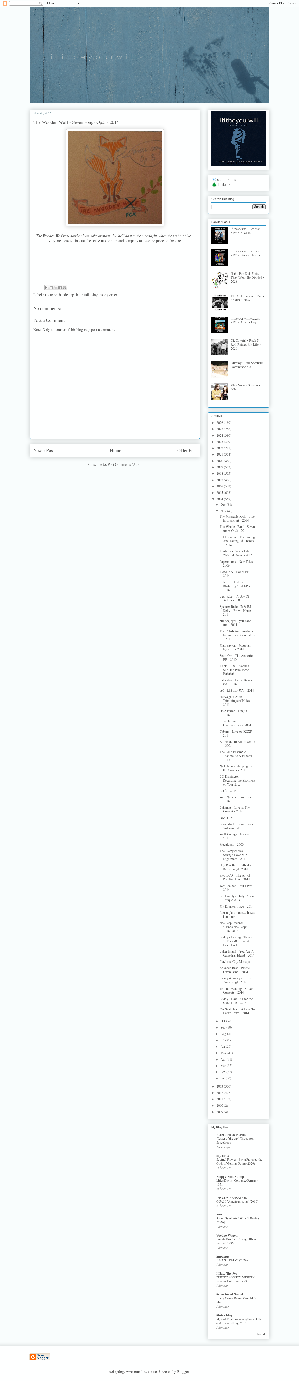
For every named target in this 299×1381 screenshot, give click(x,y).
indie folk (83, 294)
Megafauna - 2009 (232, 844)
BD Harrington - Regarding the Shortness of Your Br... (237, 780)
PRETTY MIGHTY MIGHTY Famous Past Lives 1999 (235, 1279)
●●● (219, 1214)
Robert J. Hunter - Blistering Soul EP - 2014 (235, 586)
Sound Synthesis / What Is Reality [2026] (238, 1220)
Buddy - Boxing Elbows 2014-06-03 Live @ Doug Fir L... (236, 941)
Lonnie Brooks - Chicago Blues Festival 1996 (236, 1241)
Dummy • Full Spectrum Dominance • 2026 (247, 365)
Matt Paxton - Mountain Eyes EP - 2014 (235, 647)
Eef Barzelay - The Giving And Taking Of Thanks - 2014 (237, 541)
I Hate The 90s (226, 1273)
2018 (220, 473)
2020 (220, 461)
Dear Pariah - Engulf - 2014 (234, 713)
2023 (220, 441)
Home (115, 450)
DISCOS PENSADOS (231, 1197)
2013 (220, 1086)
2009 (220, 1112)
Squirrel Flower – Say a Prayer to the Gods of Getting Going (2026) (239, 1161)
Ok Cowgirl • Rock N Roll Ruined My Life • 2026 (246, 344)
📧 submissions (223, 179)
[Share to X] (55, 287)
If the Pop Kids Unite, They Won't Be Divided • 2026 (247, 277)
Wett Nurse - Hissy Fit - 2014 (235, 799)
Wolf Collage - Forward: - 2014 (237, 836)
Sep (223, 1027)
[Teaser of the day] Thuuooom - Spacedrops (236, 1140)
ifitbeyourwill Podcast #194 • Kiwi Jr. (245, 230)
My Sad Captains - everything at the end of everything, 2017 (239, 1321)
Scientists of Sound (229, 1294)
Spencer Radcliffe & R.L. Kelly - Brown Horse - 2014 (236, 610)
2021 (220, 454)
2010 (220, 1105)
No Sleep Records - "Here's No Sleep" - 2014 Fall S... (234, 927)
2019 (220, 467)
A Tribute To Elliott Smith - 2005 (237, 743)
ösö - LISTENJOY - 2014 (237, 690)
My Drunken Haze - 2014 (236, 906)
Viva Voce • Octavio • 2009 (245, 387)
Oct (223, 1021)
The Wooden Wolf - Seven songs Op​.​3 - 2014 (237, 528)
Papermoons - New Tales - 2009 (237, 563)
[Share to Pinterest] (64, 287)
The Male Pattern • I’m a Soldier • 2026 (247, 298)
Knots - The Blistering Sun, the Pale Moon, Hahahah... (235, 670)
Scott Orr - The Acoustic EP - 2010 (236, 657)
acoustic (51, 294)
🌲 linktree (221, 184)
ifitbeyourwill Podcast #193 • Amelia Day (245, 320)
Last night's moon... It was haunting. (237, 914)
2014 (220, 499)
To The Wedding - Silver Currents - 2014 (236, 990)
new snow (226, 817)
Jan (223, 1078)
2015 (220, 492)
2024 (220, 435)
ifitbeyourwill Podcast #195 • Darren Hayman (246, 253)
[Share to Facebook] (60, 287)
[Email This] (46, 287)
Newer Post (43, 450)
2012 (220, 1092)
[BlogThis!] (51, 287)
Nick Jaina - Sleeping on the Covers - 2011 (236, 768)
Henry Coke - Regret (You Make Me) (236, 1300)
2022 (220, 448)
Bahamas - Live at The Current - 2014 (235, 809)
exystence (222, 1155)
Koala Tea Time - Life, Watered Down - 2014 (236, 553)
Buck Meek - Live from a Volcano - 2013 (236, 826)
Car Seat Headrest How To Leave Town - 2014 (237, 1011)
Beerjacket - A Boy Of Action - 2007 (234, 598)
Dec (224, 504)
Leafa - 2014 (228, 790)
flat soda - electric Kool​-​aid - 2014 (236, 682)
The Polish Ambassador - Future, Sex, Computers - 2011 (237, 635)
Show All (261, 1334)
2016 (220, 486)
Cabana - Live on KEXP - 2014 (237, 733)
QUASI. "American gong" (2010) (237, 1201)
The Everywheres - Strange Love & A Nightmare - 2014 (234, 855)
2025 (220, 429)
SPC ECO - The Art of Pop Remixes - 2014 (235, 877)
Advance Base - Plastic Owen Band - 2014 (235, 970)
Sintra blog (224, 1315)
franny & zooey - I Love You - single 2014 (236, 980)
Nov (224, 511)
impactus (222, 1256)
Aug (224, 1033)
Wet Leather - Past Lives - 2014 (237, 888)
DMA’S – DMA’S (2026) (232, 1260)
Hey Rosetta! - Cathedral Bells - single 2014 (236, 867)
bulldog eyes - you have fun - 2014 (235, 623)
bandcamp (66, 294)
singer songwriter (104, 294)
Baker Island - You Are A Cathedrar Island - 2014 (237, 953)
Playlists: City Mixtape (235, 961)
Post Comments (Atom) (125, 464)
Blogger (183, 1371)
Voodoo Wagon (227, 1235)
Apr (224, 1059)
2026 (220, 422)
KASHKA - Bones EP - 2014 (235, 574)
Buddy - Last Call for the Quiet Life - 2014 (236, 1001)
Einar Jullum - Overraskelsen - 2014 (235, 723)
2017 (220, 480)
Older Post (186, 450)
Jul (223, 1040)
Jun (223, 1046)
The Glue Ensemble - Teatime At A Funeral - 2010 (237, 756)
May (224, 1053)
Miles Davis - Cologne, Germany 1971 (237, 1182)
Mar (224, 1065)
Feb (223, 1072)
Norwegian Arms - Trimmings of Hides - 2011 (236, 700)
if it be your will (65, 18)
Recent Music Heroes (231, 1134)
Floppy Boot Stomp (230, 1176)
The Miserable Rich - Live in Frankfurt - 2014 (237, 518)
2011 (220, 1099)
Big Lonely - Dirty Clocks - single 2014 (237, 898)
